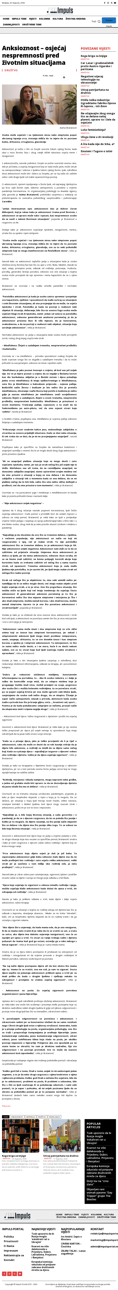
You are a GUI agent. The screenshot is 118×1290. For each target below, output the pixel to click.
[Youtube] (115, 3)
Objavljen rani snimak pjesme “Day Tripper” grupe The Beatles (99, 1194)
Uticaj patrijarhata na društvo (95, 91)
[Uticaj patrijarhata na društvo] (62, 1136)
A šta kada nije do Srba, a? (98, 144)
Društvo (11, 70)
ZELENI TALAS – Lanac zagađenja (73, 1252)
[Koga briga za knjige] (20, 1136)
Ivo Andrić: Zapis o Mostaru (71, 1238)
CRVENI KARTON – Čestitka (71, 1245)
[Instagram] (108, 3)
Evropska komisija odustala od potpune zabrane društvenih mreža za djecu (100, 1171)
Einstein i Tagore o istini (96, 151)
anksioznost (17, 1117)
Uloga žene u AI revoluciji (97, 137)
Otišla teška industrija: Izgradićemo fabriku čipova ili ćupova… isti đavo (98, 103)
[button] (97, 21)
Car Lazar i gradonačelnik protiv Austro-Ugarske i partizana (97, 66)
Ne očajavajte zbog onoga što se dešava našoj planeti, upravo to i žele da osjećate (98, 118)
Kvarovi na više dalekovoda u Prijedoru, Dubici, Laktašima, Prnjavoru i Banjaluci (100, 1154)
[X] (112, 3)
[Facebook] (105, 3)
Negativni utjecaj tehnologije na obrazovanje (92, 79)
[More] (64, 77)
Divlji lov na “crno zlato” (98, 1182)
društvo (42, 1117)
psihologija (54, 1117)
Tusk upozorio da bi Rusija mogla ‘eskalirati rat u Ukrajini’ (99, 1138)
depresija (30, 1117)
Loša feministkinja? (93, 129)
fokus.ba (6, 1105)
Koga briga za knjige (94, 56)
